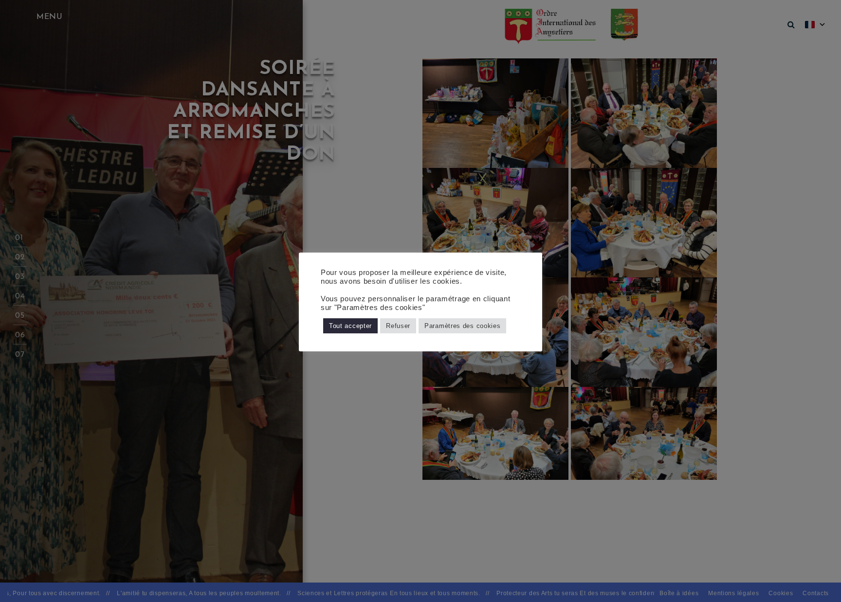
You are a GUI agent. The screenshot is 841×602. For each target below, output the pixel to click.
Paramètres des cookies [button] (462, 325)
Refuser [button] (398, 325)
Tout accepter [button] (350, 325)
